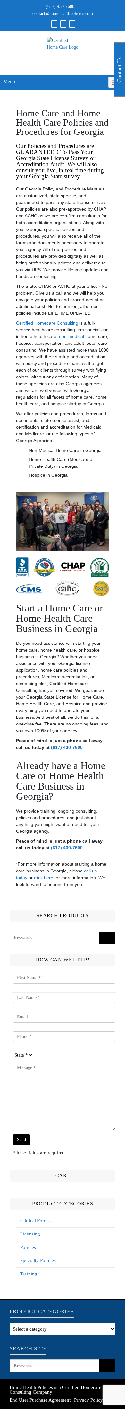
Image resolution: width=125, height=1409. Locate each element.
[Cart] (54, 23)
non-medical (71, 336)
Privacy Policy (88, 1400)
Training (28, 1273)
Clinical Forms (35, 1220)
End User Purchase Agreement (40, 1400)
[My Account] (63, 23)
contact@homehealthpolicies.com (62, 13)
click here (43, 877)
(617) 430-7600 (60, 6)
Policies (28, 1247)
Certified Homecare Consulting (47, 323)
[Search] (72, 23)
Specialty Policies (38, 1260)
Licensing (30, 1233)
